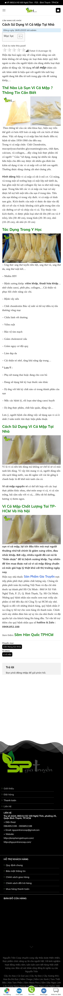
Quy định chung (14, 865)
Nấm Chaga (26, 979)
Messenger (43, 994)
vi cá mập (7, 654)
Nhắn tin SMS (56, 994)
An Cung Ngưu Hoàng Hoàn (19, 986)
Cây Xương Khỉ (51, 976)
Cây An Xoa (10, 976)
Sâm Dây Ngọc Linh (51, 982)
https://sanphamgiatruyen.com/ (19, 838)
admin (33, 30)
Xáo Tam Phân (15, 982)
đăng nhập (22, 672)
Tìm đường (7, 994)
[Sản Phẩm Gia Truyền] (31, 10)
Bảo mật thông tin (15, 871)
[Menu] (4, 10)
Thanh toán (10, 800)
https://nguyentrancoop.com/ (17, 842)
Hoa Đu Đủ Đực (11, 979)
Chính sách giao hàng (17, 877)
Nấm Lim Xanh (41, 979)
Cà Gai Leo (23, 976)
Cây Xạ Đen (36, 976)
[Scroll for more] (31, 947)
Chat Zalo (19, 994)
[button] (18, 37)
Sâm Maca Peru (32, 982)
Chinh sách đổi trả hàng (19, 883)
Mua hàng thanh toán (17, 888)
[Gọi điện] (31, 990)
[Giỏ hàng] (58, 10)
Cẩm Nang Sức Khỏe (12, 21)
